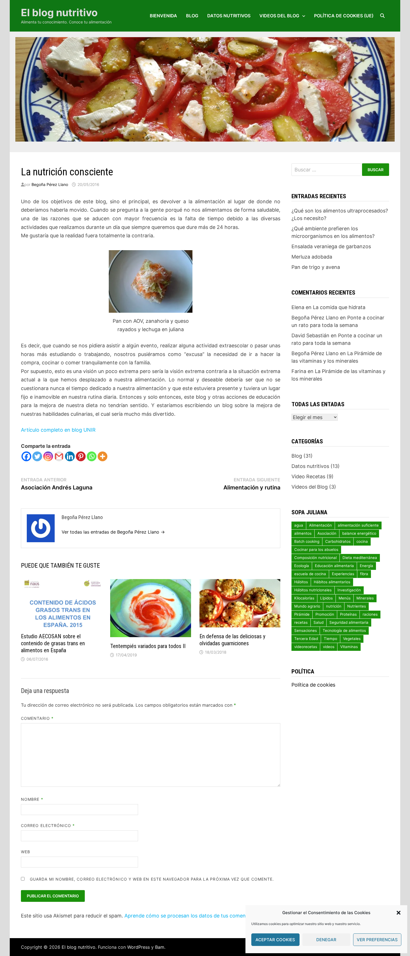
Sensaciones (305, 630)
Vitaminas (349, 646)
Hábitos (301, 582)
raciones (370, 614)
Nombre (32, 799)
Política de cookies (313, 685)
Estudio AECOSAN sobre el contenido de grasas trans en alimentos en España (53, 643)
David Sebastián (310, 335)
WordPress (138, 947)
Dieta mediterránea (360, 557)
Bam (159, 947)
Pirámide (302, 614)
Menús (345, 598)
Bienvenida (163, 15)
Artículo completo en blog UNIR (58, 430)
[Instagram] (48, 456)
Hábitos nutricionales (313, 590)
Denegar (326, 939)
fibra (364, 574)
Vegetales (352, 638)
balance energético (359, 533)
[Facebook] (26, 456)
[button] (398, 913)
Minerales (365, 598)
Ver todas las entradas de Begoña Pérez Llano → (113, 532)
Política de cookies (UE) (343, 15)
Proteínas (348, 614)
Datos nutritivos (228, 15)
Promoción (324, 614)
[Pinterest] (81, 456)
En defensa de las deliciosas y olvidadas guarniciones (232, 640)
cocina (362, 541)
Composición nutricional (315, 557)
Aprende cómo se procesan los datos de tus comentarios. (192, 916)
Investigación (349, 590)
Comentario (37, 718)
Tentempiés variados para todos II (147, 646)
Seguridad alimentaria (348, 622)
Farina (298, 371)
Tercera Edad (306, 638)
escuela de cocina (310, 574)
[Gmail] (59, 456)
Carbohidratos (338, 541)
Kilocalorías (304, 598)
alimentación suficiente (358, 525)
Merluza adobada (311, 257)
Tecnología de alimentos (344, 630)
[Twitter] (37, 456)
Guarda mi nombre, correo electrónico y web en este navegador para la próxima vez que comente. (152, 879)
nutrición (333, 606)
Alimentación (320, 525)
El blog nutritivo (59, 12)
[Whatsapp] (92, 456)
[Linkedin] (70, 456)
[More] (102, 456)
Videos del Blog (279, 15)
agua (298, 525)
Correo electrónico (48, 825)
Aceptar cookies (275, 939)
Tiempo (330, 638)
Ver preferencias (377, 939)
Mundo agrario (307, 606)
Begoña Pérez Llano (50, 184)
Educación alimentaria (334, 565)
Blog (192, 15)
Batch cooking (306, 541)
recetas (301, 622)
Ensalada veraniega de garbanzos (331, 246)
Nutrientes (356, 606)
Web (25, 851)
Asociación (326, 533)
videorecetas (305, 646)
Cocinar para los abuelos (316, 549)
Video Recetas (308, 476)
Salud (318, 622)
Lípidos (326, 598)
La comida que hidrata (339, 307)
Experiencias (343, 574)
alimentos (303, 533)
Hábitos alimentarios (332, 582)
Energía (366, 565)
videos (328, 646)
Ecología (301, 565)
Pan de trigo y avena (315, 267)
